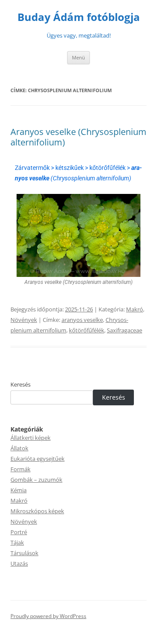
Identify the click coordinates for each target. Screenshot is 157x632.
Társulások (24, 553)
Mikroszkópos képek (37, 511)
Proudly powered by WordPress (48, 616)
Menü (78, 57)
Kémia (18, 490)
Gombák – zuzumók (36, 479)
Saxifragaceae (124, 330)
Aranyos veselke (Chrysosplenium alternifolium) (78, 137)
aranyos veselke (82, 320)
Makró (134, 309)
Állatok (19, 448)
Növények (23, 320)
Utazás (19, 563)
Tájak (17, 542)
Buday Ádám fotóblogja (78, 17)
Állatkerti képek (30, 438)
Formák (20, 469)
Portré (18, 532)
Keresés (20, 384)
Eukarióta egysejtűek (37, 459)
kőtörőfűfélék (86, 330)
